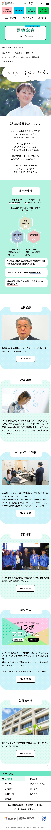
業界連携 (35, 57)
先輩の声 (33, 793)
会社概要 (39, 805)
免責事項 (29, 805)
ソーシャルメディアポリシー (25, 808)
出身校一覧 (6, 61)
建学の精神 (6, 53)
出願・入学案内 (27, 18)
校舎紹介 (42, 18)
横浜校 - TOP (7, 47)
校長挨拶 (18, 53)
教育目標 (29, 53)
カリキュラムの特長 (9, 57)
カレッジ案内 (10, 18)
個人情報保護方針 (16, 805)
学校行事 (24, 57)
